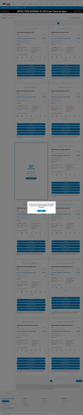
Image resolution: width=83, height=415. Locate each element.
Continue (41, 210)
